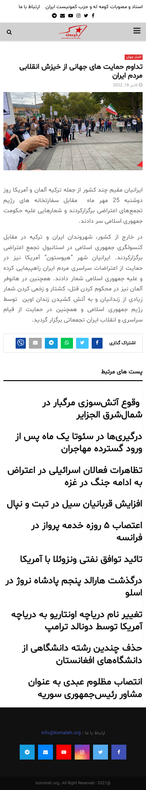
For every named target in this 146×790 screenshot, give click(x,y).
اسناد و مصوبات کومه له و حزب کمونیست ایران (94, 6)
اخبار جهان (133, 57)
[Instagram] (82, 752)
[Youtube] (63, 752)
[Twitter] (100, 752)
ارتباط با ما (29, 6)
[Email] (45, 752)
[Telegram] (27, 752)
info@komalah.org (61, 733)
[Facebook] (118, 752)
